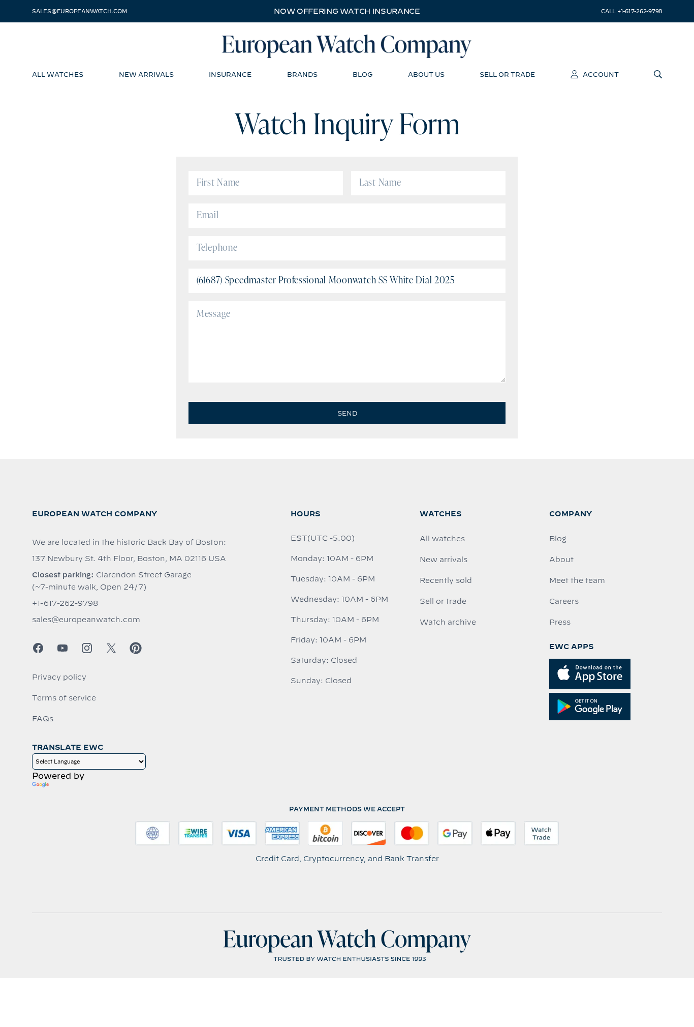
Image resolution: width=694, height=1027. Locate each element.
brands (302, 74)
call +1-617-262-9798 (631, 11)
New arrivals (443, 559)
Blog (557, 539)
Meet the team (577, 580)
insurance (230, 74)
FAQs (42, 719)
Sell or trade (443, 601)
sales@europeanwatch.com (79, 11)
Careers (564, 601)
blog (362, 74)
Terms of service (64, 698)
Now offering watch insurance (347, 11)
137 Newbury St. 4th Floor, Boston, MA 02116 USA (129, 558)
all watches (57, 74)
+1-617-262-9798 (65, 603)
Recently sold (446, 580)
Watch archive (448, 622)
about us (426, 74)
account (601, 74)
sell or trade (507, 74)
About (561, 559)
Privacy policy (59, 677)
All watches (442, 539)
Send (347, 413)
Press (560, 622)
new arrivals (146, 74)
